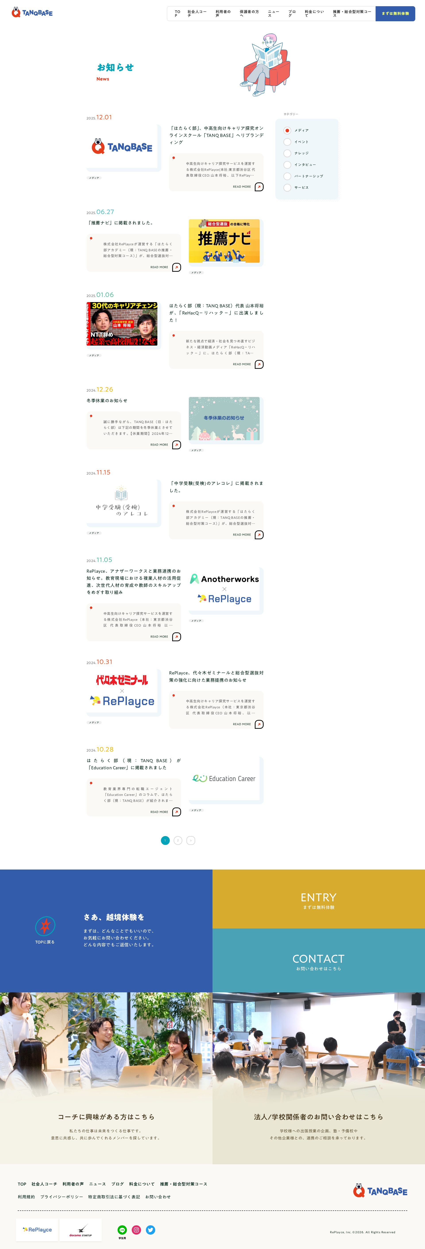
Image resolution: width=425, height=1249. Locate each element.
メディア (301, 130)
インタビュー (305, 164)
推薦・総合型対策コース (352, 13)
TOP (177, 13)
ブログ (292, 13)
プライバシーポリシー (61, 1197)
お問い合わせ (158, 1197)
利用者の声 (223, 13)
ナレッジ (301, 153)
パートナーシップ (308, 176)
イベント (301, 141)
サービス (301, 187)
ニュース (274, 13)
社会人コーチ (197, 13)
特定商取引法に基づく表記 (114, 1197)
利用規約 (26, 1197)
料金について (314, 13)
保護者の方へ (249, 13)
